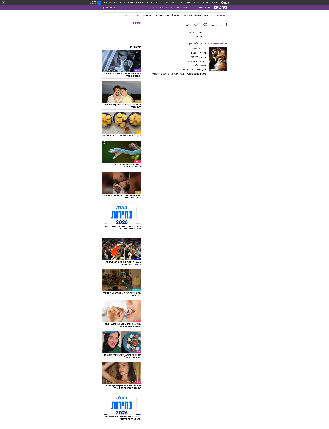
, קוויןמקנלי (184, 72)
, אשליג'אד (163, 72)
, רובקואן (186, 68)
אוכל (166, 2)
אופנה (130, 2)
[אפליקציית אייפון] (111, 7)
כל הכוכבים (174, 8)
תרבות (188, 2)
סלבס (180, 2)
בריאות (158, 2)
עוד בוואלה (135, 45)
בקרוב (190, 8)
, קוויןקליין (154, 72)
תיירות (149, 2)
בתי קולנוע (164, 8)
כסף (173, 2)
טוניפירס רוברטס (194, 59)
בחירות (197, 2)
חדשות (214, 2)
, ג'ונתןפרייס (173, 72)
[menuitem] (212, 2)
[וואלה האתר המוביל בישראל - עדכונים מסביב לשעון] (224, 2)
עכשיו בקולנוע (200, 8)
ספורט (205, 2)
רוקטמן (125, 13)
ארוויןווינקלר (196, 51)
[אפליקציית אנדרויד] (114, 7)
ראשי (209, 8)
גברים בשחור (146, 13)
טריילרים (183, 8)
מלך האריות (135, 13)
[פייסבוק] (103, 7)
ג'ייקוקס (195, 55)
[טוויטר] (107, 7)
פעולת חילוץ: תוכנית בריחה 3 (182, 13)
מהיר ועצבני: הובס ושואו (203, 13)
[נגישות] (3, 2)
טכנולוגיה (140, 2)
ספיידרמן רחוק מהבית (161, 13)
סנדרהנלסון (194, 72)
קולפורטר (194, 63)
